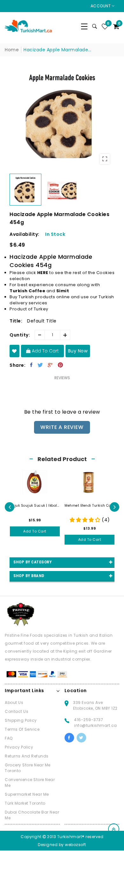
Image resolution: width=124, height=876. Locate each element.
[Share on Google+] (50, 365)
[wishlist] (14, 351)
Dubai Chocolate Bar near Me (32, 815)
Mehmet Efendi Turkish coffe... (90, 505)
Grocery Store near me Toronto (28, 767)
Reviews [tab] (62, 377)
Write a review (61, 427)
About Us (14, 702)
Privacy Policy (19, 747)
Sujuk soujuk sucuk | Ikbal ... (35, 505)
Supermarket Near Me (27, 794)
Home (12, 50)
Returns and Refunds (27, 756)
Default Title (42, 321)
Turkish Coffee (27, 291)
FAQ (9, 738)
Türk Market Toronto (25, 803)
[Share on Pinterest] (60, 365)
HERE (42, 273)
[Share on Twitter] (40, 365)
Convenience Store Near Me (30, 782)
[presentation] (9, 507)
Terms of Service (22, 729)
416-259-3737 (88, 719)
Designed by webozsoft (62, 844)
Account (101, 6)
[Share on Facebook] (31, 365)
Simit (62, 291)
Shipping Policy (21, 720)
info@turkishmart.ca (95, 725)
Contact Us (16, 711)
